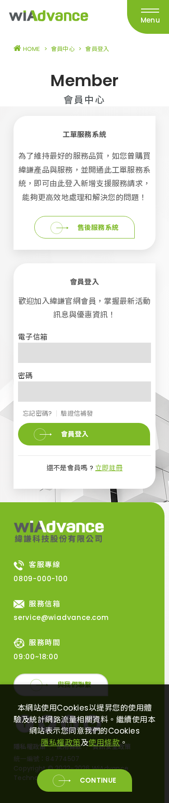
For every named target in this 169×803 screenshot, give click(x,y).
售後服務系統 (98, 227)
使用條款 (104, 742)
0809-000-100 (41, 578)
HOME (30, 49)
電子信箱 (32, 337)
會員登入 (74, 434)
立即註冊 (109, 468)
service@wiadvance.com (61, 617)
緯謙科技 (48, 17)
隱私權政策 (61, 742)
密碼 (25, 376)
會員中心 (63, 49)
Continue (98, 780)
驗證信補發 (77, 413)
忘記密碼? (37, 413)
